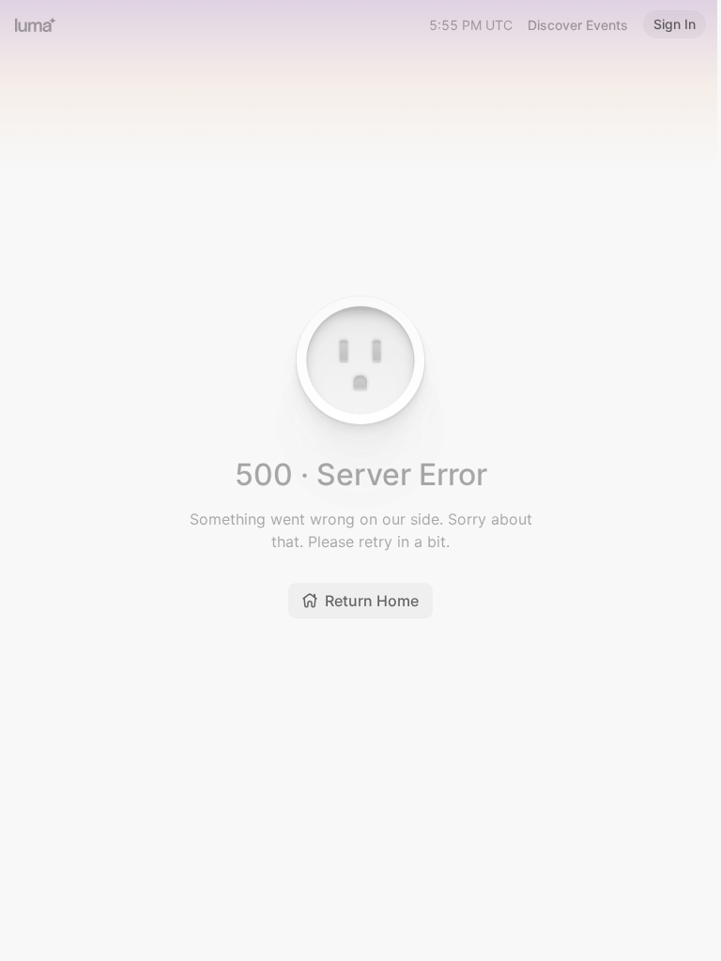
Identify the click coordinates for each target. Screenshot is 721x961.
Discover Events (578, 25)
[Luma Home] (35, 24)
